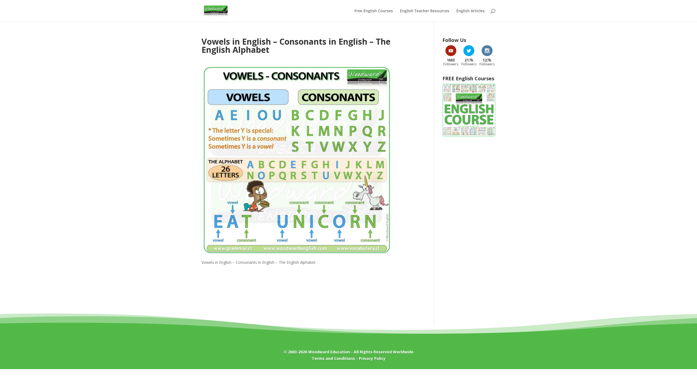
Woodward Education (329, 351)
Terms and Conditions (333, 358)
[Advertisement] (469, 228)
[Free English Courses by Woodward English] (469, 135)
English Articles (470, 11)
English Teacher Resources (424, 11)
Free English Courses (373, 11)
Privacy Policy (372, 358)
